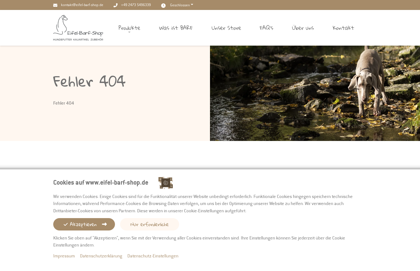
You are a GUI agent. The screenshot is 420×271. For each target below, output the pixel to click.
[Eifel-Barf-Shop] (78, 27)
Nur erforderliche (150, 224)
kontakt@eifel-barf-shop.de (82, 5)
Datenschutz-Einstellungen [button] (152, 256)
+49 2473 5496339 (136, 5)
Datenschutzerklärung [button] (101, 256)
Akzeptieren (82, 224)
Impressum (64, 256)
